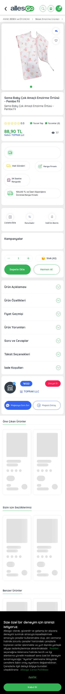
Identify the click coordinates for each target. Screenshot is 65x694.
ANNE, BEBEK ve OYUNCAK (16, 19)
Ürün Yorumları (14, 327)
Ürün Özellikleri (15, 300)
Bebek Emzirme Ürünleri (47, 19)
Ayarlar (33, 676)
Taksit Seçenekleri (17, 354)
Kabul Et (32, 687)
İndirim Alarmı (52, 223)
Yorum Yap (38, 123)
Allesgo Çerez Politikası (34, 669)
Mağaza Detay (49, 405)
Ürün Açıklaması (15, 287)
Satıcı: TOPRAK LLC (14, 135)
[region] (32, 652)
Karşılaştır (29, 223)
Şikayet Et (53, 383)
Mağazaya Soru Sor (19, 405)
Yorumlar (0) (53, 123)
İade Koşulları (13, 367)
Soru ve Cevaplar (16, 341)
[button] (32, 54)
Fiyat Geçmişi (13, 314)
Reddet (54, 648)
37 (57, 132)
